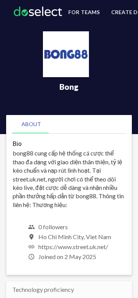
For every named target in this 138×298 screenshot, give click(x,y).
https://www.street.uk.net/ (73, 246)
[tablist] (69, 124)
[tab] (31, 124)
